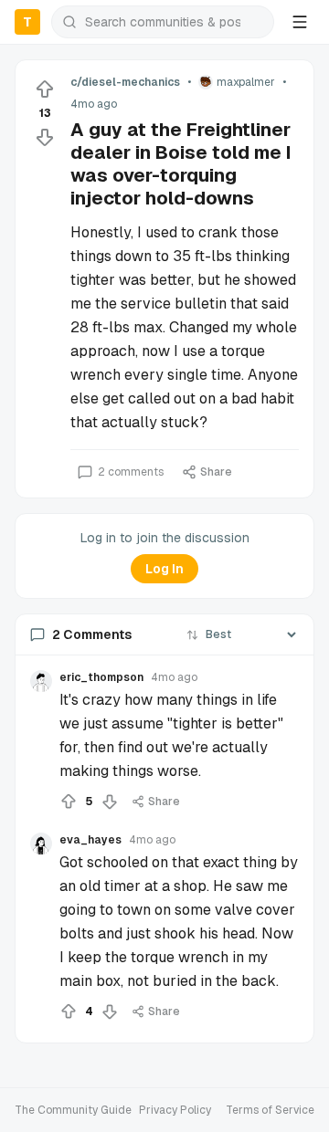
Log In (164, 569)
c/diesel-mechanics (125, 82)
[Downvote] (44, 137)
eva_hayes (90, 840)
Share (216, 472)
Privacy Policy (175, 1110)
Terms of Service (270, 1110)
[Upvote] (44, 89)
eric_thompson (101, 677)
